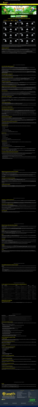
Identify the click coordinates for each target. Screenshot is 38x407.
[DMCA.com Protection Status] (9, 403)
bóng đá (6, 79)
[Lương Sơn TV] (5, 2)
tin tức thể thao (32, 254)
